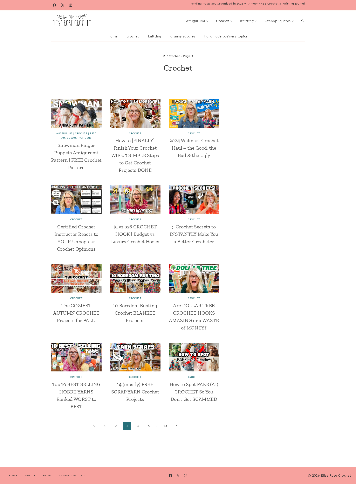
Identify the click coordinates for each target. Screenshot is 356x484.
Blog (47, 475)
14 (165, 426)
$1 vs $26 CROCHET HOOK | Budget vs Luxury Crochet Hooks (135, 234)
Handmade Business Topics (225, 36)
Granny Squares (182, 36)
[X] (62, 5)
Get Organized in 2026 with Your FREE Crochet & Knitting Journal (258, 3)
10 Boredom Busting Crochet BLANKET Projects (135, 312)
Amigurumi (64, 133)
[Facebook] (54, 5)
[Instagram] (70, 5)
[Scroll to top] (346, 468)
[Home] (164, 56)
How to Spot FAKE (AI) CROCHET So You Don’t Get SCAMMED (194, 391)
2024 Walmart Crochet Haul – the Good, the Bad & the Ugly (194, 147)
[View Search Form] (302, 20)
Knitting (154, 36)
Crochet (133, 36)
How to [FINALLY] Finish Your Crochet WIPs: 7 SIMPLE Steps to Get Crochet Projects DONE (135, 155)
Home (113, 36)
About (30, 475)
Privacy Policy (72, 475)
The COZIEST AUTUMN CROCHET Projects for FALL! (76, 312)
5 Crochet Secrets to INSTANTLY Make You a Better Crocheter (194, 234)
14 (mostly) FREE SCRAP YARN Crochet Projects (135, 391)
